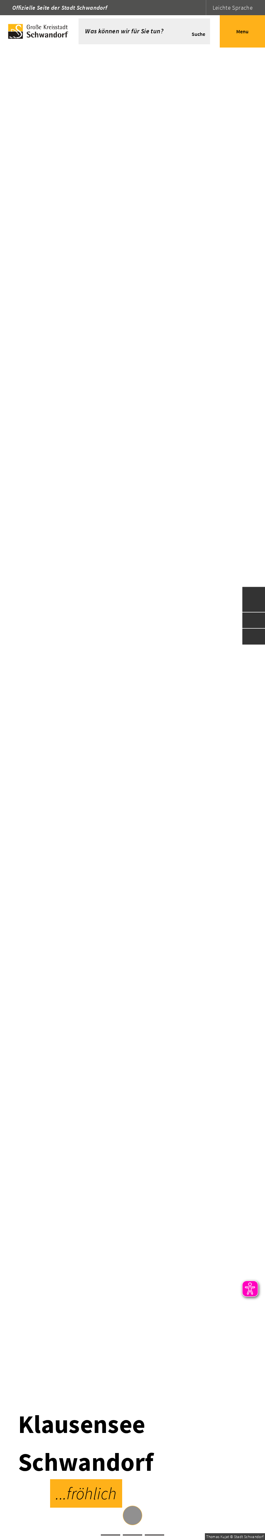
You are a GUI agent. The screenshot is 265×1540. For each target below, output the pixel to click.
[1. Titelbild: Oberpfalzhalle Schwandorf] (132, 1535)
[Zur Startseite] (39, 31)
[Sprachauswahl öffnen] (200, 7)
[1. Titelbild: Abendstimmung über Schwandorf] (154, 1535)
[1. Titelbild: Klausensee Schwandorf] (110, 1535)
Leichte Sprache (233, 7)
